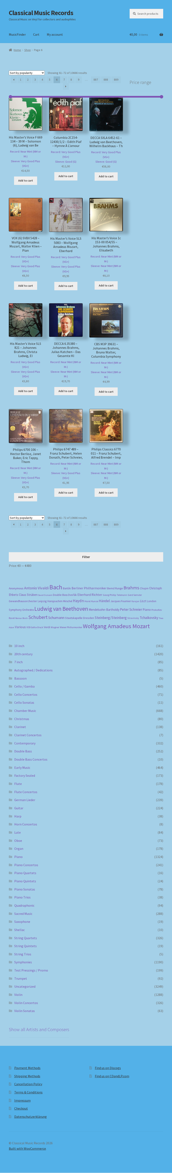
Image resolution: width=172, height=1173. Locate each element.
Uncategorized (24, 986)
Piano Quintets (25, 881)
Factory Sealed (24, 775)
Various (20, 627)
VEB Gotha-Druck (34, 627)
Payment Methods (27, 1068)
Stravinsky (133, 618)
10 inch (19, 646)
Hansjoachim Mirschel (59, 601)
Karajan (135, 601)
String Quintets (25, 946)
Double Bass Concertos (30, 759)
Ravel (12, 618)
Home (17, 50)
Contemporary (24, 743)
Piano (147, 610)
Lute (17, 832)
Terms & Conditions (28, 1092)
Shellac (19, 930)
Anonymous (16, 588)
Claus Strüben (28, 595)
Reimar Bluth (21, 618)
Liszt (143, 601)
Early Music (22, 767)
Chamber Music (25, 711)
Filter (86, 557)
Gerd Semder (135, 594)
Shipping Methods (27, 1076)
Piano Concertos (26, 865)
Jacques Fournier (121, 601)
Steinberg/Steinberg (111, 617)
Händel (104, 601)
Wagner (55, 627)
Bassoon (20, 678)
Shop (27, 50)
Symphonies (23, 962)
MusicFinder (17, 34)
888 (106, 79)
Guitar (18, 808)
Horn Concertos (25, 824)
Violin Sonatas (24, 1011)
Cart (36, 34)
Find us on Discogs (108, 1068)
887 (96, 79)
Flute (18, 784)
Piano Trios (22, 897)
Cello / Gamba (24, 686)
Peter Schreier (131, 609)
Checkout (21, 1108)
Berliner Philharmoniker (89, 588)
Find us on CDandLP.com (112, 1076)
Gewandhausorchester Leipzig (28, 601)
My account (55, 34)
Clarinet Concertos (28, 735)
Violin (18, 995)
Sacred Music (23, 913)
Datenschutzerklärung (30, 1116)
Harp (17, 816)
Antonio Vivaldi (36, 588)
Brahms (131, 588)
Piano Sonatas (24, 889)
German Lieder (24, 800)
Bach (55, 587)
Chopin (144, 588)
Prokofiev (156, 609)
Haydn (78, 600)
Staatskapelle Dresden (79, 618)
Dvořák (72, 595)
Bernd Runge (115, 588)
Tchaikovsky (149, 617)
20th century (23, 654)
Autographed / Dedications (33, 670)
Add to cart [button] (25, 180)
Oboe (18, 840)
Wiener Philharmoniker (71, 627)
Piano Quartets (25, 873)
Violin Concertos (26, 1003)
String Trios (22, 954)
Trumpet (20, 978)
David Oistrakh (45, 595)
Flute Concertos (25, 792)
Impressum (22, 1100)
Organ (18, 848)
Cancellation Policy (28, 1084)
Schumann (56, 617)
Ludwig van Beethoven (61, 608)
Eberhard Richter (89, 594)
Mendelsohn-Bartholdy (104, 610)
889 (116, 79)
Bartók (67, 588)
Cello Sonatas (24, 702)
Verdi (47, 627)
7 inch (18, 662)
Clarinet (20, 727)
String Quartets (25, 938)
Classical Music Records (41, 13)
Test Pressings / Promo (31, 970)
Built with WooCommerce (27, 1148)
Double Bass (60, 595)
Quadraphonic (24, 905)
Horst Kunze (91, 601)
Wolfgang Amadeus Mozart (116, 626)
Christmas (21, 719)
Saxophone (22, 921)
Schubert (38, 617)
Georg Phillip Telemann (115, 595)
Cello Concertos (25, 694)
